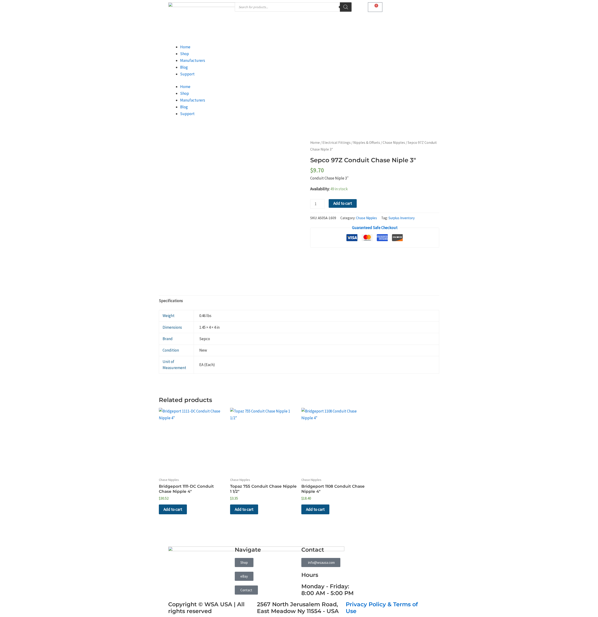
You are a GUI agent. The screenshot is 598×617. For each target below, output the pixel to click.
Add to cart (342, 203)
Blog (184, 67)
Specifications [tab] (171, 300)
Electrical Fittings (336, 142)
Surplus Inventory (401, 218)
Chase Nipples (394, 142)
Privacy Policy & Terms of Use (382, 607)
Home (185, 46)
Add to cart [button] (173, 509)
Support (187, 74)
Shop (184, 53)
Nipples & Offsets (366, 142)
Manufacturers (192, 60)
